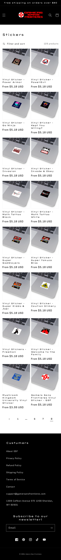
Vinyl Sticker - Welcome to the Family (43, 352)
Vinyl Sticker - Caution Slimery (43, 304)
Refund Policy (13, 465)
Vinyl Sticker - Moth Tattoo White (42, 214)
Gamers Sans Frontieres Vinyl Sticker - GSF (43, 398)
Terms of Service (15, 479)
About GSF (12, 451)
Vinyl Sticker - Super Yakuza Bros (42, 260)
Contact (10, 486)
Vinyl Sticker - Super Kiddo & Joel (13, 306)
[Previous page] (9, 419)
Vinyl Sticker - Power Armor (13, 80)
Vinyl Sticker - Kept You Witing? (42, 125)
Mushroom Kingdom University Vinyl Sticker (14, 399)
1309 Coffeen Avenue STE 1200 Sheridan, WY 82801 (29, 502)
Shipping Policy (14, 472)
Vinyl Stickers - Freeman (14, 350)
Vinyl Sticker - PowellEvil (42, 80)
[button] (3, 15)
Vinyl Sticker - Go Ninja (13, 124)
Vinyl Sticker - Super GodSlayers (13, 260)
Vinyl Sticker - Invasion (13, 169)
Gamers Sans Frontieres (33, 554)
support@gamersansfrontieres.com (26, 493)
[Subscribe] (51, 527)
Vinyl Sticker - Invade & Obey (42, 169)
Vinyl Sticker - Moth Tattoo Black (13, 214)
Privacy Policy (13, 458)
